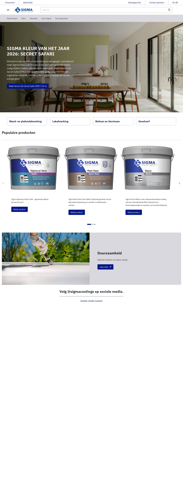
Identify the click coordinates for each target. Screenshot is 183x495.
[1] (89, 224)
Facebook (83, 300)
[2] (94, 224)
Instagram (99, 300)
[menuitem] (12, 18)
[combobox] (106, 10)
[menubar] (37, 18)
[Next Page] (179, 183)
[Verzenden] (169, 10)
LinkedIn (91, 300)
